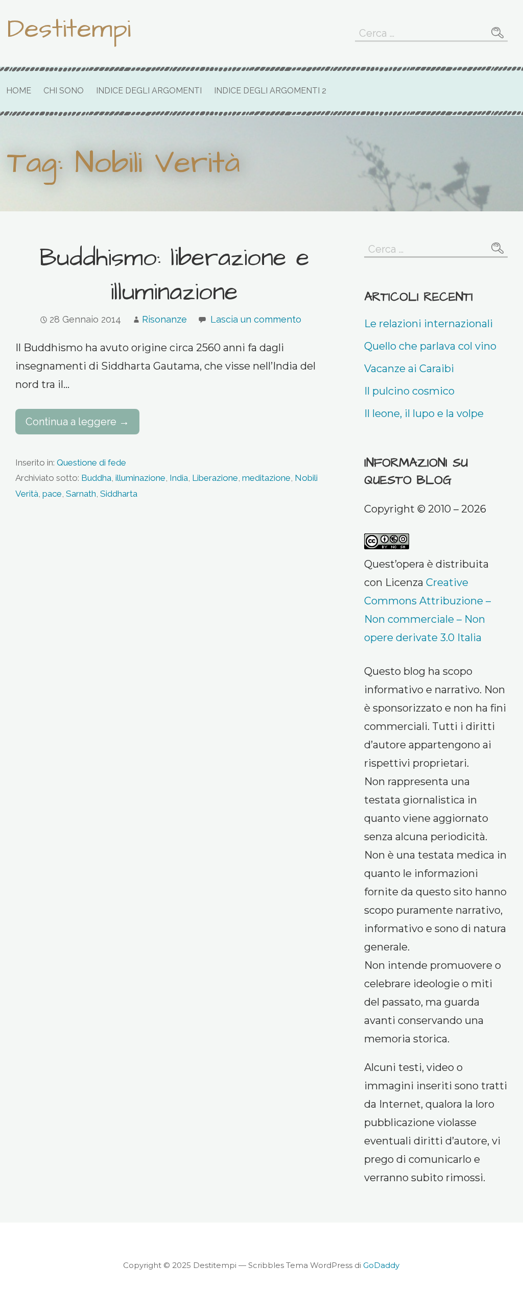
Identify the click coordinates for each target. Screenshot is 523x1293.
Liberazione (215, 478)
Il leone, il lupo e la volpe (424, 413)
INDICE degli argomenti (149, 90)
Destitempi (69, 29)
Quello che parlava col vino (430, 346)
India (179, 478)
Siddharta (118, 494)
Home (18, 90)
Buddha (96, 478)
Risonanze (164, 319)
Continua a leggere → (77, 422)
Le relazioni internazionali (428, 324)
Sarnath (81, 494)
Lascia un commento (255, 319)
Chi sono (63, 90)
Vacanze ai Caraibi (409, 368)
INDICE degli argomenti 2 (270, 90)
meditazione (266, 478)
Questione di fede (91, 462)
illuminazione (140, 478)
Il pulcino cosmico (409, 391)
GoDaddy (381, 1265)
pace (52, 494)
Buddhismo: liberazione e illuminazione (174, 275)
